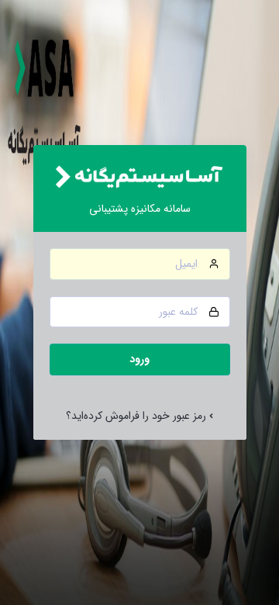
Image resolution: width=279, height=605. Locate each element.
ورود (139, 359)
